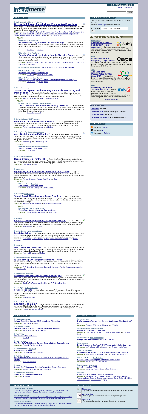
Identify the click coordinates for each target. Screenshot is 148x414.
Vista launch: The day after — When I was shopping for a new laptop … (47, 80)
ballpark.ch (79, 267)
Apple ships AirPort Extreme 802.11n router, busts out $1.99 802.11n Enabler (41, 359)
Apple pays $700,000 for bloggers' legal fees (95, 374)
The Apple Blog (28, 352)
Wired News (31, 82)
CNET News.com (34, 67)
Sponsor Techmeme (111, 99)
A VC (21, 334)
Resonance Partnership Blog (59, 239)
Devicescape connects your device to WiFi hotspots (38, 276)
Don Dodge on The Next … (53, 62)
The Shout (30, 50)
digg (35, 164)
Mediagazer (86, 389)
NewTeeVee (90, 354)
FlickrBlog (32, 348)
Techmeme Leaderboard (100, 117)
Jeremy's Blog (27, 253)
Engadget (72, 34)
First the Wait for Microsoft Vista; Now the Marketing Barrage (46, 55)
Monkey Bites (43, 82)
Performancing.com (41, 142)
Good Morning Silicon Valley (63, 32)
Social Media (118, 378)
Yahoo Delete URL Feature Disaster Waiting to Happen (43, 105)
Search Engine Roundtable (32, 203)
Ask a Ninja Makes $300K (87, 367)
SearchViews (22, 64)
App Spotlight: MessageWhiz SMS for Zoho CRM (101, 74)
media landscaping (29, 297)
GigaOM (25, 283)
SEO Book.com (29, 194)
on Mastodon (105, 133)
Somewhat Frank (37, 239)
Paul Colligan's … (112, 369)
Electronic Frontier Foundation (33, 345)
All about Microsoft (37, 78)
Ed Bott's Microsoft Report (35, 71)
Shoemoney (31, 150)
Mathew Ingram (68, 62)
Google (18, 365)
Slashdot (40, 50)
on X (103, 130)
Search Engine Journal (36, 208)
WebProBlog (27, 142)
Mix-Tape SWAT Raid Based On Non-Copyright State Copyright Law (41, 343)
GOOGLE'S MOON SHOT (25, 304)
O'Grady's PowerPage (112, 376)
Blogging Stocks (48, 188)
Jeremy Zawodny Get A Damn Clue (32, 148)
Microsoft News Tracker (45, 75)
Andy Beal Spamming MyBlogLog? (32, 134)
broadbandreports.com (36, 127)
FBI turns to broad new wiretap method (34, 121)
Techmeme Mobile (97, 114)
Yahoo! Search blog (22, 88)
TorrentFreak (26, 319)
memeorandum (87, 394)
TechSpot (39, 352)
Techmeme (95, 109)
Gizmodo (38, 34)
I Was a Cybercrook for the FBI (30, 159)
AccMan (88, 362)
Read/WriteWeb (98, 358)
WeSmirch (86, 399)
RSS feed (105, 127)
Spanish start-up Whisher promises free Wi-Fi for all (38, 260)
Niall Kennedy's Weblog (34, 22)
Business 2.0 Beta (48, 34)
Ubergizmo (104, 347)
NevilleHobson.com (61, 34)
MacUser (77, 32)
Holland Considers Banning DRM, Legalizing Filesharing (37, 321)
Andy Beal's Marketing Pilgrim (41, 103)
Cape (93, 56)
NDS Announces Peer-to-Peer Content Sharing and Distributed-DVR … (104, 322)
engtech (46, 239)
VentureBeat (43, 267)
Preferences (128, 8)
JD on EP (30, 75)
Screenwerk (27, 376)
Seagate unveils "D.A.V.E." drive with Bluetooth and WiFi (37, 328)
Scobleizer (100, 376)
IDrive (93, 85)
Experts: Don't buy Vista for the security (58, 67)
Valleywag (30, 62)
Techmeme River (97, 111)
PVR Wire (114, 325)
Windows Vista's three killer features (33, 73)
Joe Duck (26, 338)
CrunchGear (47, 179)
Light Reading (27, 323)
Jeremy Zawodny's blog (36, 132)
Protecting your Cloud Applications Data (101, 88)
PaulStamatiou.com (29, 362)
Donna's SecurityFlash (119, 347)
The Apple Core (91, 376)
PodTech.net (27, 330)
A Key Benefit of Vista (23, 350)
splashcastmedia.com (35, 231)
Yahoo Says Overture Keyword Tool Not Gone (37, 210)
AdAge (33, 64)
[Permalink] (14, 22)
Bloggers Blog (98, 369)
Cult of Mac (127, 378)
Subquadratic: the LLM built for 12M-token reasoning (101, 45)
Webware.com (70, 267)
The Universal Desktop (38, 35)
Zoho (93, 70)
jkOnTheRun (34, 32)
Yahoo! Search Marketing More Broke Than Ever (38, 196)
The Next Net (21, 269)
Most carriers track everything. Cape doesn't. (103, 59)
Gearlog (36, 188)
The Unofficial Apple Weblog (32, 179)
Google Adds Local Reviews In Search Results (96, 339)
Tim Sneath (22, 34)
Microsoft (26, 32)
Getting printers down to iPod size (91, 330)
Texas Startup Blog (83, 380)
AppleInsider (20, 169)
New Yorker (30, 302)
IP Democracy (78, 62)
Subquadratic (95, 41)
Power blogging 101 (23, 290)
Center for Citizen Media (98, 378)
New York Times (34, 40)
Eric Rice (39, 226)
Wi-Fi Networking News (30, 267)
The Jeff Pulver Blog (85, 350)
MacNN (81, 372)
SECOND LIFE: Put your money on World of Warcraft (40, 220)
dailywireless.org (53, 267)
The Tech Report (40, 330)
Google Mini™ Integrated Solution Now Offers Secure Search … (40, 367)
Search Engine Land (29, 98)
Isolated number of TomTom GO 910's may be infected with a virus (104, 345)
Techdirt (25, 127)
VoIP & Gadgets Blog (46, 32)
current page (102, 25)
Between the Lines (31, 288)
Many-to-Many (27, 226)
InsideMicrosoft (25, 35)
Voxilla (62, 267)
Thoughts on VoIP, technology (118, 354)
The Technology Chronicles (38, 283)
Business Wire (84, 319)
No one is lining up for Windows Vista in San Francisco (45, 24)
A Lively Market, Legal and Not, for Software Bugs (41, 42)
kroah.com (19, 245)
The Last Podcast (56, 35)
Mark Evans (39, 62)
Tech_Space (27, 164)
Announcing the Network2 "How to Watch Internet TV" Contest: (102, 352)
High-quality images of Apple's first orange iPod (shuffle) (42, 171)
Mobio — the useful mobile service (28, 374)
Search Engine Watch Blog (49, 98)
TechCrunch (27, 239)
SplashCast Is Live (22, 233)
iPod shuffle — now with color (30, 186)
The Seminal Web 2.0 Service (25, 336)
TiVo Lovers (97, 325)
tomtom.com (83, 343)
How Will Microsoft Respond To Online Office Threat (98, 360)
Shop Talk (30, 34)
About (120, 8)
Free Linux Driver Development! (28, 247)
